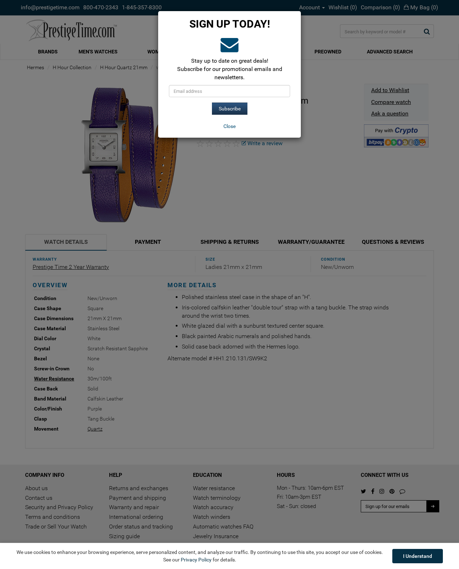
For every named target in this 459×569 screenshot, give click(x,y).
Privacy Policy (196, 560)
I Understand (417, 556)
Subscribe (230, 109)
